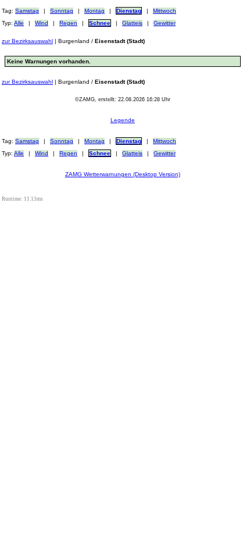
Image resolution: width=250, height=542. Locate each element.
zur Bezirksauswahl (27, 41)
